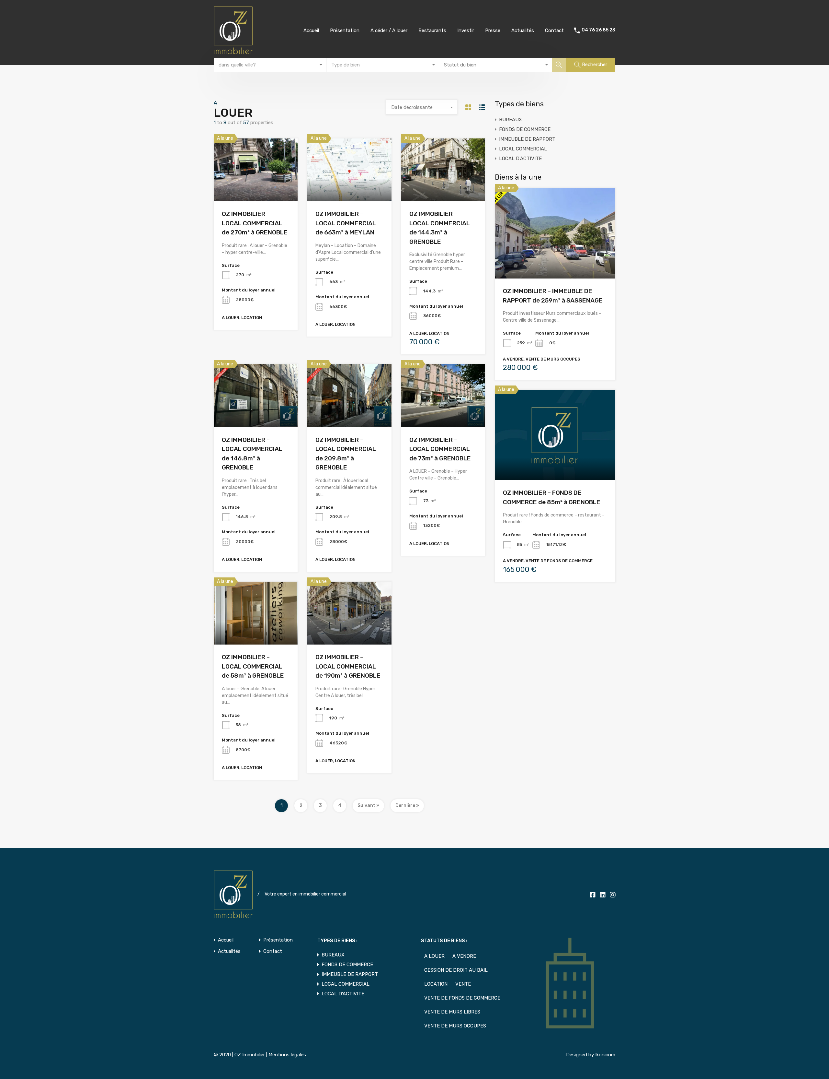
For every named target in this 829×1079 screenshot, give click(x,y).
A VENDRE (464, 956)
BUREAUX (510, 120)
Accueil (311, 30)
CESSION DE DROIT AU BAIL (456, 970)
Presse (492, 30)
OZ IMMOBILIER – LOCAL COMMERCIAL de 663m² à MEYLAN (345, 223)
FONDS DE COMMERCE (525, 129)
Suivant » (368, 805)
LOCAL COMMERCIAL (523, 149)
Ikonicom (605, 1055)
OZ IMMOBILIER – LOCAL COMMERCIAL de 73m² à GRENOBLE (440, 449)
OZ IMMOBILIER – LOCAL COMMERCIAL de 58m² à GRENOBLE (253, 666)
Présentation (344, 30)
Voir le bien (256, 189)
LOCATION (436, 984)
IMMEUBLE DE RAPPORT (527, 139)
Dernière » (407, 805)
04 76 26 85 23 (598, 30)
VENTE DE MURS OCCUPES (455, 1026)
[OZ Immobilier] (233, 51)
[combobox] (270, 65)
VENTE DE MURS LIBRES (452, 1012)
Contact (554, 30)
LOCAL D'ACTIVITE (520, 158)
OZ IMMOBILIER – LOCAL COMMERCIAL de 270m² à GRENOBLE (255, 223)
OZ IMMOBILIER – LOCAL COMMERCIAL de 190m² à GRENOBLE (347, 666)
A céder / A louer (388, 30)
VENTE (463, 984)
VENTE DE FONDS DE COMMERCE (462, 998)
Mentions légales (287, 1055)
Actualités (522, 30)
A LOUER (434, 956)
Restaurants (432, 30)
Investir (465, 30)
